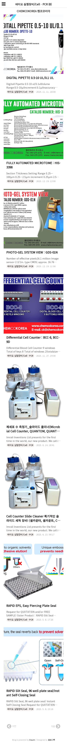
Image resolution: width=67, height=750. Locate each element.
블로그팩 (51, 739)
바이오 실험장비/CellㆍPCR (20, 91)
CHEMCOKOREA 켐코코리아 (33, 11)
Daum (32, 739)
